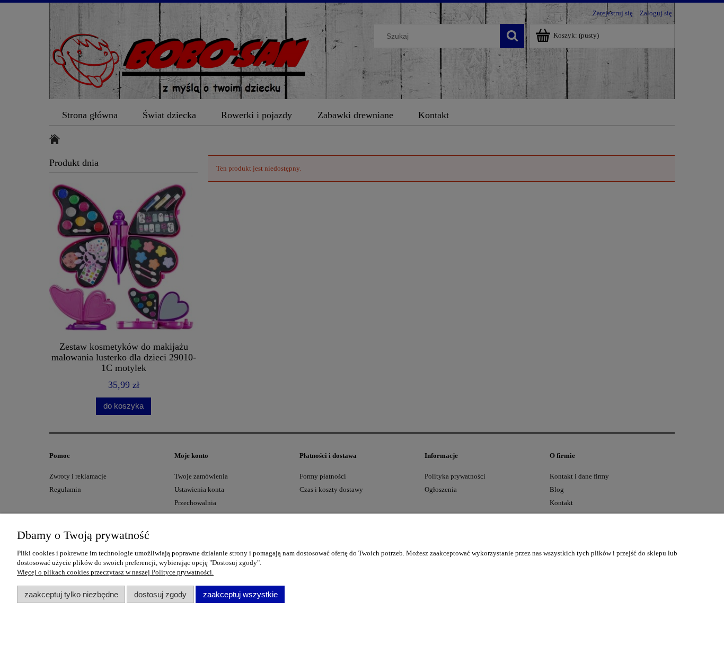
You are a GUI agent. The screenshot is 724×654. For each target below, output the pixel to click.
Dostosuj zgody (160, 594)
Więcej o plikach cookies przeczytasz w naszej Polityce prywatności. (115, 572)
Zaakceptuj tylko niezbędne (71, 594)
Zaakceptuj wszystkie (240, 594)
